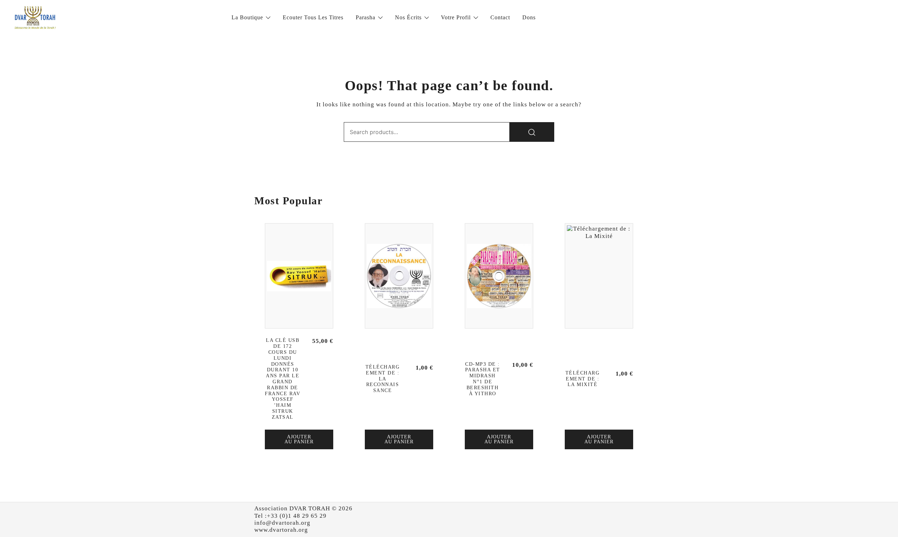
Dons (529, 17)
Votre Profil (456, 17)
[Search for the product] (531, 132)
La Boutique (247, 17)
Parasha (365, 17)
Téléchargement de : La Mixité (582, 378)
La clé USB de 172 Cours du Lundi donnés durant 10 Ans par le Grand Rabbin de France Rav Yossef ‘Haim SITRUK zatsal (282, 378)
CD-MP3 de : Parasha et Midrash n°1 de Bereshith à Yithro (482, 379)
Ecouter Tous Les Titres (313, 17)
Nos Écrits (408, 17)
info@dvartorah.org (282, 522)
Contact (500, 17)
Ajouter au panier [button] (299, 439)
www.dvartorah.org (281, 529)
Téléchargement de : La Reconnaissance (383, 378)
